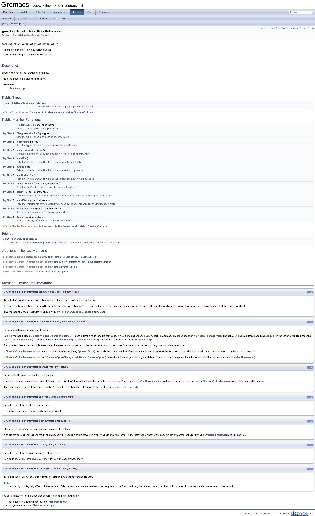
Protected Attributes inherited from (36, 271)
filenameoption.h (58, 501)
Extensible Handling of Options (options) (31, 35)
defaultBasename (26, 208)
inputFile (21, 158)
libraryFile (21, 192)
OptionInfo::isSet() (217, 435)
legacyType (22, 141)
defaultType (23, 217)
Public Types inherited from (48, 112)
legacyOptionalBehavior (29, 150)
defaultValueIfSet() (62, 336)
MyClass (8, 133)
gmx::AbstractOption (65, 266)
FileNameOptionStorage (24, 239)
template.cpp (17, 88)
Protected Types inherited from (51, 257)
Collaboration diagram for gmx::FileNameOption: (28, 54)
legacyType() (35, 411)
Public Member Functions (297, 28)
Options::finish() (86, 351)
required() (269, 336)
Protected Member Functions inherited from (58, 261)
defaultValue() (41, 336)
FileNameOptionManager (77, 312)
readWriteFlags (24, 183)
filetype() (199, 336)
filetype (20, 133)
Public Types (281, 28)
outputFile (22, 166)
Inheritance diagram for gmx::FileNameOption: (27, 49)
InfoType (41, 103)
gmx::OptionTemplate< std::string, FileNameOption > (64, 112)
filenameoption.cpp (43, 505)
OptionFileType (34, 133)
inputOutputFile (24, 175)
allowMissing (23, 200)
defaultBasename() (23, 339)
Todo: (7, 483)
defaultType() (214, 336)
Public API (6, 35)
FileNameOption (17, 24)
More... (66, 137)
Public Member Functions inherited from (55, 226)
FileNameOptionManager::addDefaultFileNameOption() (76, 357)
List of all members (267, 28)
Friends (311, 28)
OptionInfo (42, 106)
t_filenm (78, 153)
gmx (4, 24)
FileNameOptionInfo (23, 103)
